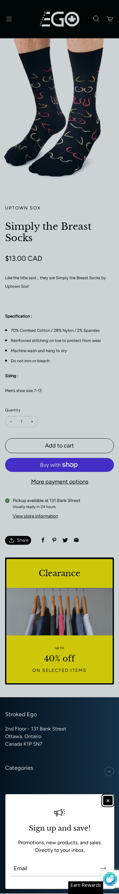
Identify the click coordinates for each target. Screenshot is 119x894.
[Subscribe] (103, 868)
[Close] (108, 800)
